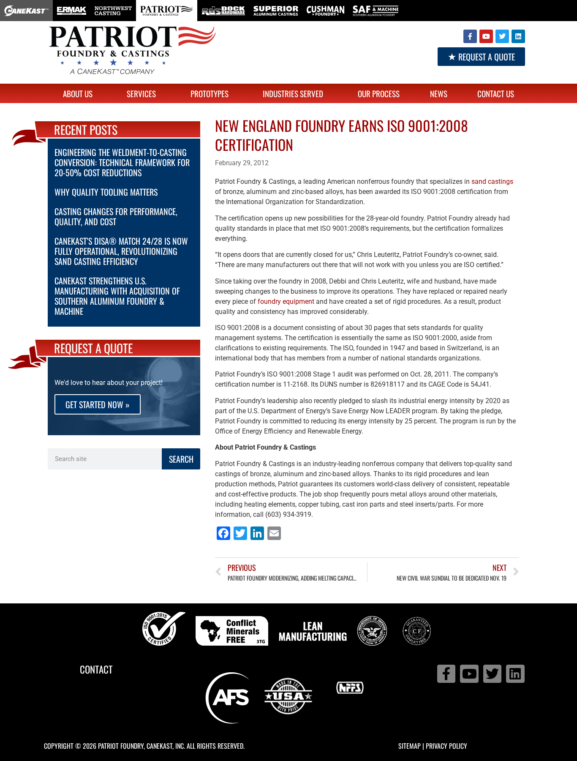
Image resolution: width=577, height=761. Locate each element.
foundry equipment (286, 301)
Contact (96, 669)
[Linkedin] (518, 36)
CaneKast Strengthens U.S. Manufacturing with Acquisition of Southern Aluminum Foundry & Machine (117, 295)
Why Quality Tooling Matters (106, 191)
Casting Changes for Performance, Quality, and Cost (115, 216)
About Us (78, 93)
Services (141, 93)
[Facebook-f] (470, 36)
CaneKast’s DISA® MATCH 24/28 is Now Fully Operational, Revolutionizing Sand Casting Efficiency (121, 251)
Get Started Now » (97, 404)
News (438, 93)
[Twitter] (502, 36)
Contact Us (495, 93)
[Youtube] (486, 36)
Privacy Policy (446, 746)
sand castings (492, 181)
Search (181, 459)
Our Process (379, 93)
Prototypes (210, 93)
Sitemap (409, 746)
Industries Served (293, 93)
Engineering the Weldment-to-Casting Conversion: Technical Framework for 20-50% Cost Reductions (122, 162)
